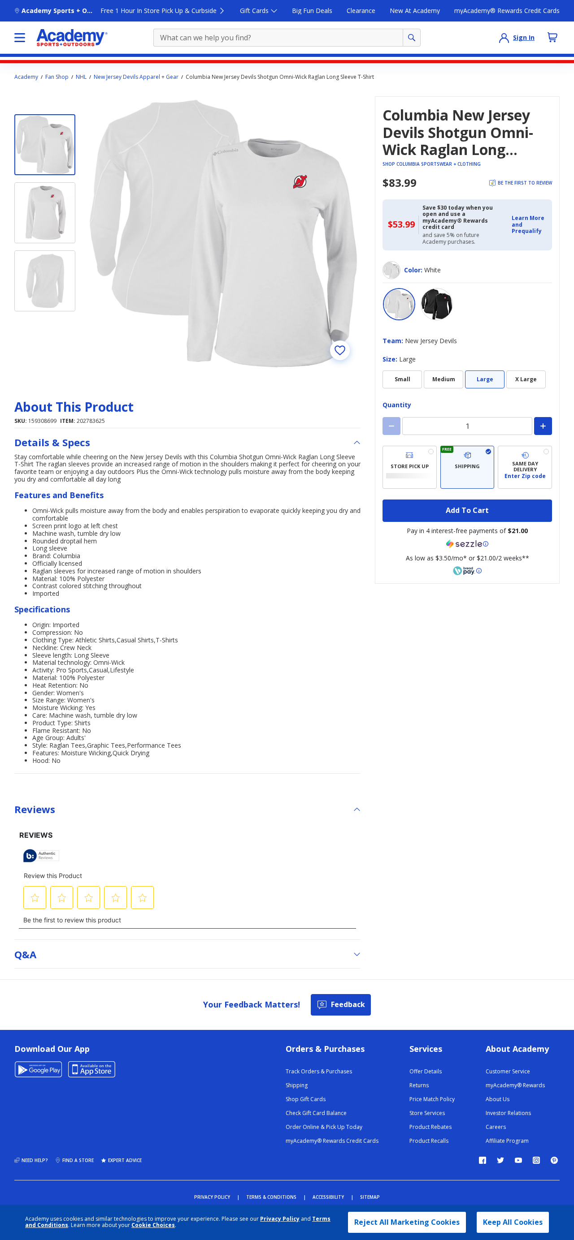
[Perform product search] (412, 38)
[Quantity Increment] (543, 426)
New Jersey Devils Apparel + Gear (136, 77)
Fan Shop (57, 77)
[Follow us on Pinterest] (554, 1160)
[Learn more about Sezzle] (467, 543)
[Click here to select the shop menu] (19, 37)
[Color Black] (437, 304)
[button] (529, 224)
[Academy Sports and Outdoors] (72, 38)
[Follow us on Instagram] (536, 1160)
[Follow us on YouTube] (518, 1160)
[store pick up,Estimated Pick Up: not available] (409, 467)
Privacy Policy (280, 1219)
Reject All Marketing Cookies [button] (407, 1222)
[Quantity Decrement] (391, 426)
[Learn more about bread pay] (467, 570)
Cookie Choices (153, 1225)
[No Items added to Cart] (552, 37)
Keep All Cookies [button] (513, 1222)
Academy (26, 77)
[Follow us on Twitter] (500, 1160)
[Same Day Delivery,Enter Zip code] (525, 467)
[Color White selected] (399, 304)
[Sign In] (504, 37)
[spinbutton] (467, 426)
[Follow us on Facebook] (482, 1160)
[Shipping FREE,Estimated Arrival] (467, 467)
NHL (81, 77)
